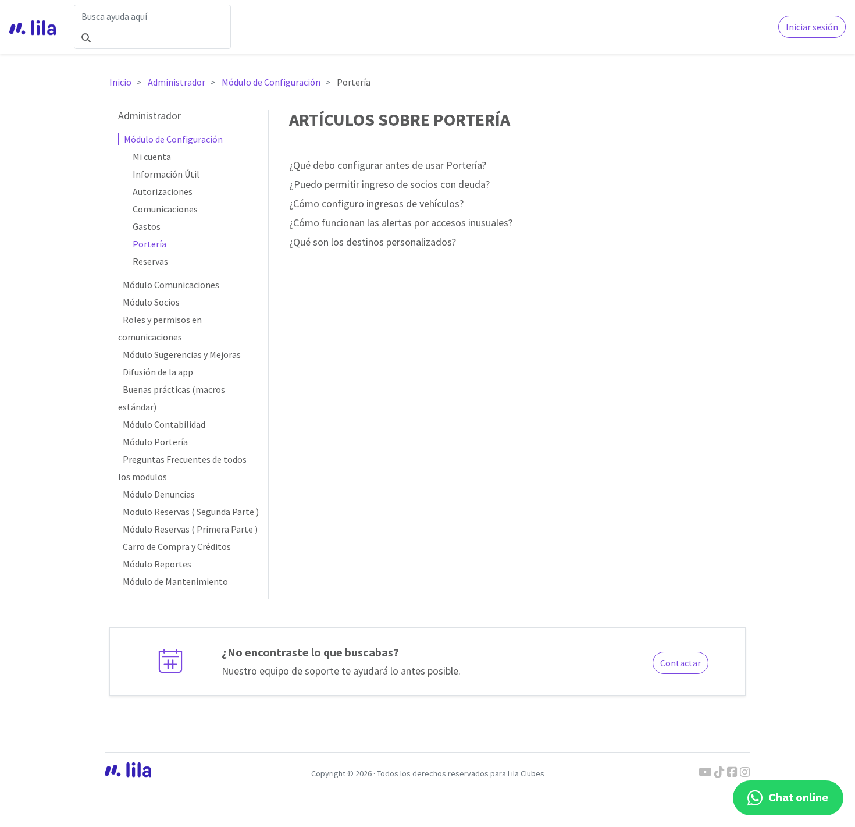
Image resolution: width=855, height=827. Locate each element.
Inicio (120, 82)
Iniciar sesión (812, 27)
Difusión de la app (158, 372)
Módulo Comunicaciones (171, 284)
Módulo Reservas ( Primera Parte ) (190, 529)
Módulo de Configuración (271, 82)
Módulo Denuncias (159, 494)
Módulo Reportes (157, 564)
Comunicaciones (165, 209)
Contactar (680, 663)
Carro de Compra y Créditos (177, 546)
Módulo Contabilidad (164, 424)
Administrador (176, 82)
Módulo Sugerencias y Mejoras (182, 354)
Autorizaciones (163, 191)
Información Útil (166, 174)
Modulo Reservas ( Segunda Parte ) (191, 511)
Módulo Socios (151, 302)
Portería (149, 244)
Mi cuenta (152, 156)
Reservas (150, 261)
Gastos (147, 226)
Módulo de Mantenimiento (175, 581)
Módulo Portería (155, 442)
